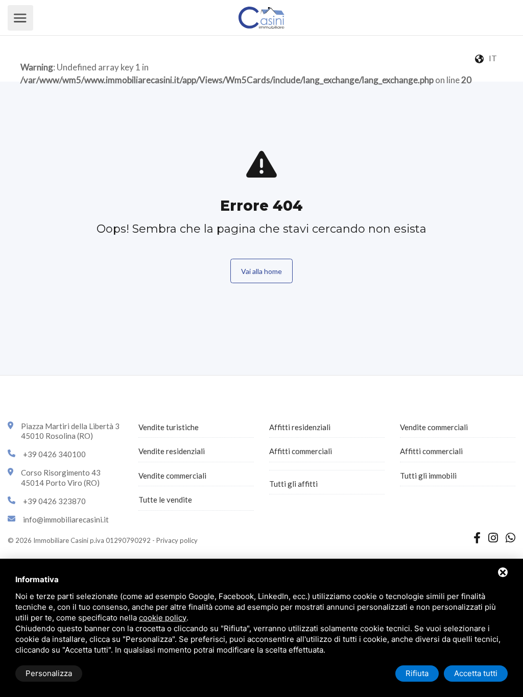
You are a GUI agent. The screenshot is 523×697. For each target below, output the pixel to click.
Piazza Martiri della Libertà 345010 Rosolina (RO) (70, 431)
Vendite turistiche (168, 427)
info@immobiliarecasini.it (66, 519)
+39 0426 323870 (54, 501)
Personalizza (49, 673)
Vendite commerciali (172, 475)
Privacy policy (177, 540)
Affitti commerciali (300, 451)
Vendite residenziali (171, 451)
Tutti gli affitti (293, 483)
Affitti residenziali (299, 427)
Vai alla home (261, 271)
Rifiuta (417, 673)
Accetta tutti (475, 673)
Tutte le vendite (165, 499)
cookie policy (162, 618)
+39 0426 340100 (54, 454)
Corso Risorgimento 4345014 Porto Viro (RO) (61, 477)
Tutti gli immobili (428, 475)
